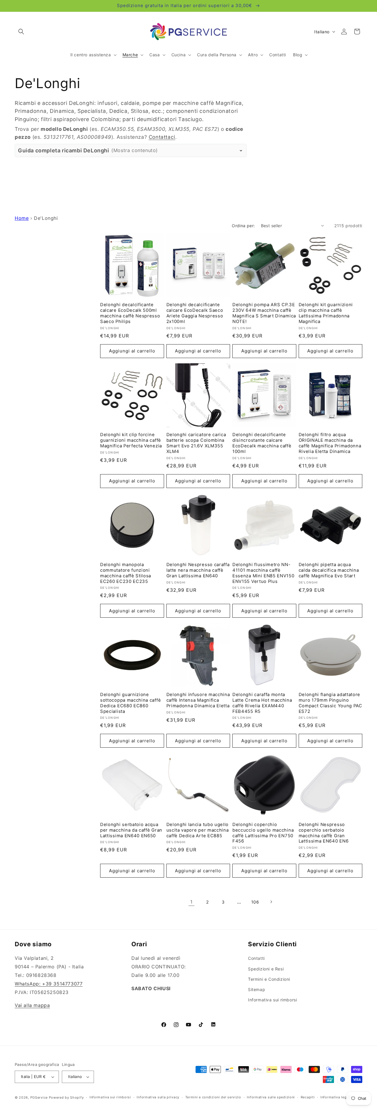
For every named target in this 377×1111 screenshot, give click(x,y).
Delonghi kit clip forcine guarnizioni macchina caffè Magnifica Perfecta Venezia (131, 440)
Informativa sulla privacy (158, 1097)
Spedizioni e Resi (266, 968)
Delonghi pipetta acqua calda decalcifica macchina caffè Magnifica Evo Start (329, 570)
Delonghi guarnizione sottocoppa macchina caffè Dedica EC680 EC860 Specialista (130, 703)
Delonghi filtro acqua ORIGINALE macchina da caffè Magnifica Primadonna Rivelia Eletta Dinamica (330, 443)
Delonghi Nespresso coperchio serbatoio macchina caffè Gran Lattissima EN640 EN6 (324, 833)
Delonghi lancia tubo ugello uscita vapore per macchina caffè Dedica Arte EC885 (197, 830)
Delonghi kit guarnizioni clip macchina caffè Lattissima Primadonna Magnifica (326, 313)
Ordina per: (243, 225)
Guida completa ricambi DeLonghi (88, 150)
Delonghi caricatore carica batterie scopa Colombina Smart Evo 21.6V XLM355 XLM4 (196, 443)
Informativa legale (336, 1097)
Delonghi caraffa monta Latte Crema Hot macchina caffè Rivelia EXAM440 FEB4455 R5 (262, 703)
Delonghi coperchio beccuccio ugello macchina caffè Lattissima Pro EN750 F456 (263, 833)
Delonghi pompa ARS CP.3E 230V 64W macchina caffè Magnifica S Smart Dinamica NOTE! (264, 313)
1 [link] (191, 902)
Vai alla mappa (32, 1005)
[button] (21, 31)
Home (22, 218)
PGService (39, 1097)
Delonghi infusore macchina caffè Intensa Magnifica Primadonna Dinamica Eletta (198, 700)
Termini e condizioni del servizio (213, 1097)
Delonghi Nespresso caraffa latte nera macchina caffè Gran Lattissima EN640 (198, 570)
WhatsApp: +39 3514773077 (48, 984)
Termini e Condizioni (269, 979)
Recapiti (308, 1097)
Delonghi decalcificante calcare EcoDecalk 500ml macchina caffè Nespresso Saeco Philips (130, 313)
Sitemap (256, 989)
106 (255, 901)
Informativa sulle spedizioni (271, 1097)
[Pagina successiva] (270, 901)
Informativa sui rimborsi (272, 999)
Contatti (256, 958)
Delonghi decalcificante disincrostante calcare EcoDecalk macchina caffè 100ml (262, 443)
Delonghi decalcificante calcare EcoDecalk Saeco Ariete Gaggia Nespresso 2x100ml (194, 313)
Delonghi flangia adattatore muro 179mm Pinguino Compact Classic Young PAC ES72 (330, 703)
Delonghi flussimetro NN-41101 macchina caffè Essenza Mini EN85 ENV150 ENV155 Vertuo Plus (263, 573)
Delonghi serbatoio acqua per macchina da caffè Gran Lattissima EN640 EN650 (131, 830)
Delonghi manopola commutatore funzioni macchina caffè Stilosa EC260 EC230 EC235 (125, 573)
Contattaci (162, 137)
